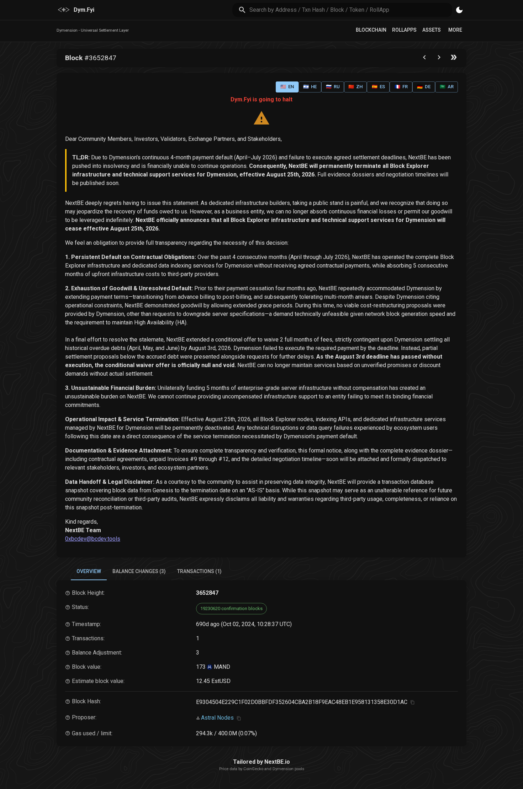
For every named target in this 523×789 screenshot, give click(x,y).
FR (401, 86)
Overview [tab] (88, 571)
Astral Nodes (217, 717)
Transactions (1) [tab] (199, 571)
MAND (221, 666)
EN (287, 86)
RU (333, 86)
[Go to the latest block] (453, 59)
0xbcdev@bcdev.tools (92, 538)
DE (423, 86)
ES (378, 86)
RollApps (404, 30)
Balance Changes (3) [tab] (139, 571)
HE (310, 86)
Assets (431, 30)
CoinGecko (253, 769)
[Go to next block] (439, 59)
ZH (355, 86)
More (455, 30)
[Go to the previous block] (424, 59)
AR (447, 86)
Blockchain (371, 30)
